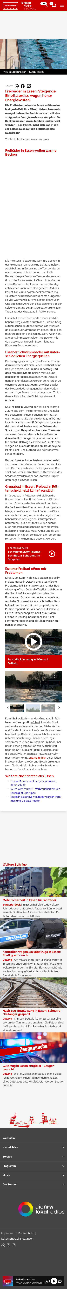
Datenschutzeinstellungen (17, 1238)
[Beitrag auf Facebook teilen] (23, 86)
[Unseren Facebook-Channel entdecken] (8, 1245)
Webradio (9, 1138)
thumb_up (60, 1281)
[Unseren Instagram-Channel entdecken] (14, 1245)
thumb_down (48, 1281)
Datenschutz (26, 1233)
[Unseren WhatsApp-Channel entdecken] (3, 1245)
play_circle (54, 1281)
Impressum (8, 1233)
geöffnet (35, 722)
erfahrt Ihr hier (37, 757)
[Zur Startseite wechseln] (10, 5)
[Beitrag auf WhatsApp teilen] (17, 86)
